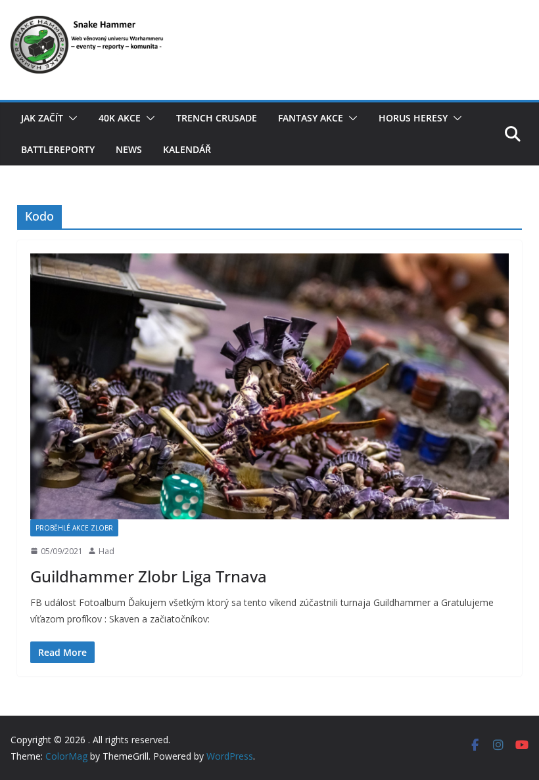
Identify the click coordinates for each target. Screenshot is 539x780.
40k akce (120, 118)
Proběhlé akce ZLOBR (74, 527)
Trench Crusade (216, 118)
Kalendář (187, 149)
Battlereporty (58, 149)
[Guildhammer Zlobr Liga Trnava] (269, 386)
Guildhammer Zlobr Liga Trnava (148, 576)
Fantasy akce (310, 118)
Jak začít (42, 118)
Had (106, 551)
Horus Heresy (413, 118)
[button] (70, 118)
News (129, 149)
